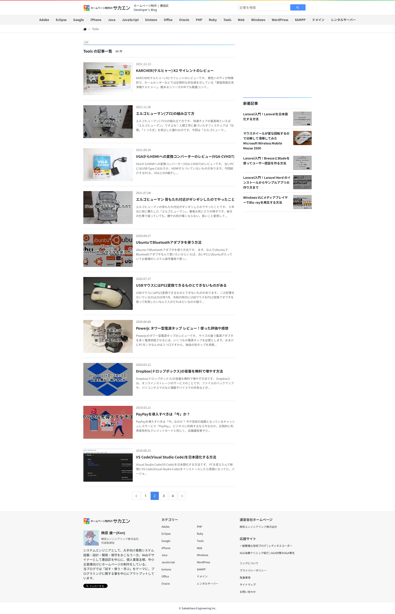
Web (241, 19)
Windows (258, 19)
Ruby (213, 19)
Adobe (44, 19)
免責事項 (245, 577)
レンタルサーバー (343, 19)
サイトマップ (248, 584)
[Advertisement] (277, 65)
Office (168, 19)
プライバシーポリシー (253, 570)
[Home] (85, 29)
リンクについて (249, 563)
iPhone (96, 19)
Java (111, 19)
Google (78, 19)
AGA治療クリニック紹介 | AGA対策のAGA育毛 (267, 553)
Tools (227, 19)
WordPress (280, 19)
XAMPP (300, 19)
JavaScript (130, 19)
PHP (199, 19)
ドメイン (318, 19)
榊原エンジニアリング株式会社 (258, 526)
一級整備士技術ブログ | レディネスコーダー (266, 546)
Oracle (184, 19)
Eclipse (61, 19)
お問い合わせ (248, 592)
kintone (151, 19)
